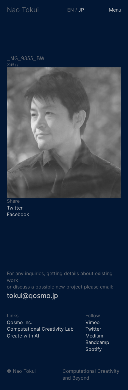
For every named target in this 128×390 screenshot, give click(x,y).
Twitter (15, 208)
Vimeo (92, 322)
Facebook (18, 214)
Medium (94, 336)
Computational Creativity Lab (40, 329)
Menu (115, 10)
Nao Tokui (23, 10)
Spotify (93, 349)
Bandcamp (97, 342)
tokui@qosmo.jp (32, 295)
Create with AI (23, 336)
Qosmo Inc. (19, 322)
